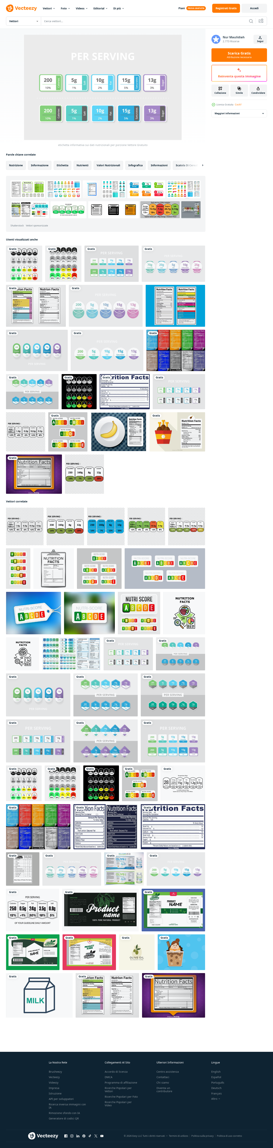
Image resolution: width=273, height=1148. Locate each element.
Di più (117, 8)
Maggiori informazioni (227, 113)
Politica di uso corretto (229, 1135)
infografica (135, 165)
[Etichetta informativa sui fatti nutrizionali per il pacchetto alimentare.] (24, 264)
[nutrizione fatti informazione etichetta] (84, 474)
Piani (181, 8)
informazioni (159, 165)
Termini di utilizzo (178, 1135)
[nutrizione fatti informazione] (25, 431)
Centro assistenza (167, 1071)
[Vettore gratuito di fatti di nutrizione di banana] (118, 431)
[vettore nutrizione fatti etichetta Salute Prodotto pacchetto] (22, 869)
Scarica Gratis (239, 55)
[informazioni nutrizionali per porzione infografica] (107, 350)
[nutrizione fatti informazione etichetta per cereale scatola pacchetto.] (183, 783)
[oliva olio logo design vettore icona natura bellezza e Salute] (137, 952)
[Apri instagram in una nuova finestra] (71, 1135)
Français (216, 1093)
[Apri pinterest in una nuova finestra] (83, 1135)
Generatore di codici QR (64, 1118)
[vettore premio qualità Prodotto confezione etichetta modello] (100, 910)
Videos (80, 8)
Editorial (98, 8)
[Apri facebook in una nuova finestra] (65, 1135)
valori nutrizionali (108, 165)
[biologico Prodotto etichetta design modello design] (173, 910)
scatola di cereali (187, 165)
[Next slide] (199, 165)
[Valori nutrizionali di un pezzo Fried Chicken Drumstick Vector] (177, 431)
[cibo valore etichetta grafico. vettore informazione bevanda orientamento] (32, 910)
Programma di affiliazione (121, 1082)
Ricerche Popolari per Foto (121, 1096)
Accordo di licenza (116, 1071)
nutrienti (82, 165)
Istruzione (55, 1093)
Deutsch (216, 1088)
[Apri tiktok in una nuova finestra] (89, 1135)
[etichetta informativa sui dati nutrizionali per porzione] (111, 264)
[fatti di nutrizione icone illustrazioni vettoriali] (184, 613)
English (216, 1071)
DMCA (108, 1077)
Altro (214, 1098)
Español (216, 1077)
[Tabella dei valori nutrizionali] (175, 306)
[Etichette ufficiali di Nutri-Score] (67, 431)
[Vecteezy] (21, 8)
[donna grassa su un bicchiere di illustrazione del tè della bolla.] (181, 952)
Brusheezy (55, 1071)
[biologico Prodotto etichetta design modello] (89, 952)
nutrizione (16, 165)
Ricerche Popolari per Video (118, 1103)
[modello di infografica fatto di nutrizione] (173, 264)
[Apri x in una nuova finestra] (95, 1135)
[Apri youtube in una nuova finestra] (101, 1135)
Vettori (47, 8)
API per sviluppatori (61, 1099)
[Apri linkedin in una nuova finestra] (77, 1135)
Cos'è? (238, 104)
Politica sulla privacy (202, 1135)
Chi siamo (162, 1082)
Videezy (53, 1082)
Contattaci (162, 1077)
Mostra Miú (191, 210)
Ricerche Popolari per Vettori (118, 1089)
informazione (39, 165)
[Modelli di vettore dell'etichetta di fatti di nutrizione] (36, 306)
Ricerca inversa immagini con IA (67, 1106)
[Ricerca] (251, 21)
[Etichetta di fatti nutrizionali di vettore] (125, 391)
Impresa (54, 1088)
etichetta (62, 165)
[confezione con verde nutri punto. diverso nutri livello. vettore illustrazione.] (18, 568)
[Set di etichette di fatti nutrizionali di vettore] (175, 350)
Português (217, 1082)
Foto (64, 8)
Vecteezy (54, 1077)
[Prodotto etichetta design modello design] (32, 952)
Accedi (254, 8)
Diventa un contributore (164, 1089)
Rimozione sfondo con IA (64, 1113)
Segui (260, 41)
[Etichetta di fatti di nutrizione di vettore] (34, 474)
